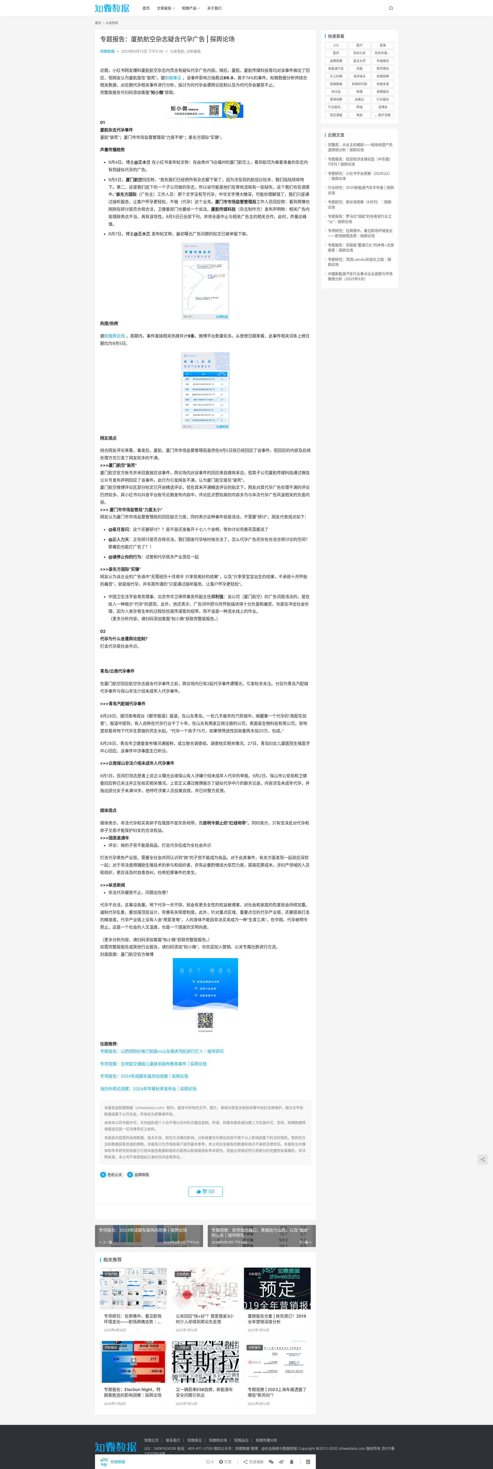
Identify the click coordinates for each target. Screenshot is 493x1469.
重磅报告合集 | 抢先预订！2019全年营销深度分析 (277, 1319)
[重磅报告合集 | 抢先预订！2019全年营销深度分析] (277, 1288)
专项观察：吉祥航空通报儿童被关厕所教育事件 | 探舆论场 (153, 1063)
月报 (359, 69)
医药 (336, 53)
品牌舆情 (142, 1174)
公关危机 (177, 51)
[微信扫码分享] (271, 1461)
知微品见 (241, 1440)
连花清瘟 (336, 115)
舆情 (359, 92)
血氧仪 (359, 99)
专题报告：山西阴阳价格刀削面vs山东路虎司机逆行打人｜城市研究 (162, 1051)
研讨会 (336, 92)
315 (336, 45)
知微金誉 (383, 84)
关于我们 (214, 8)
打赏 (224, 1460)
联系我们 (173, 1440)
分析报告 (193, 51)
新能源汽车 (336, 69)
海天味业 (359, 76)
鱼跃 (359, 115)
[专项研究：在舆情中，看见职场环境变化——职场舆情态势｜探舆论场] (133, 1288)
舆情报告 (383, 92)
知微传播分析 (266, 1440)
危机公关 (115, 1174)
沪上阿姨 (336, 76)
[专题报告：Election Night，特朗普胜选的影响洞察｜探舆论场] (133, 1362)
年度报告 (383, 61)
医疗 (359, 45)
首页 (146, 8)
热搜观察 (383, 76)
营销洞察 (336, 99)
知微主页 (151, 1440)
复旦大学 (359, 61)
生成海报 (255, 1462)
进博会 (382, 107)
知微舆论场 (114, 335)
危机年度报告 (384, 53)
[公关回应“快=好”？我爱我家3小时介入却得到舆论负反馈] (205, 1288)
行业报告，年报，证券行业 (337, 107)
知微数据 (107, 51)
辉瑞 (359, 107)
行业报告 (383, 99)
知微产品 (189, 8)
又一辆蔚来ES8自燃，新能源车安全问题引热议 (204, 1392)
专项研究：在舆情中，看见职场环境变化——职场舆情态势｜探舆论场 (133, 1319)
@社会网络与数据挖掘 (279, 1448)
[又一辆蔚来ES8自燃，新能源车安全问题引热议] (205, 1362)
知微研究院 (359, 84)
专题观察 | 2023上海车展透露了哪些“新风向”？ (277, 1392)
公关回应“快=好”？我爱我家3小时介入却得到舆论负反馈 (205, 1319)
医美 (383, 45)
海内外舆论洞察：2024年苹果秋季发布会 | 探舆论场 (148, 1088)
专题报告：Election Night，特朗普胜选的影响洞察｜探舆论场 (133, 1392)
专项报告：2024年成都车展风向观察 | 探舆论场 (144, 1076)
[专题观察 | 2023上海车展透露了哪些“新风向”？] (277, 1362)
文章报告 (164, 8)
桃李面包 (383, 69)
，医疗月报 (383, 115)
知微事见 (173, 77)
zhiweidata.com (352, 1448)
